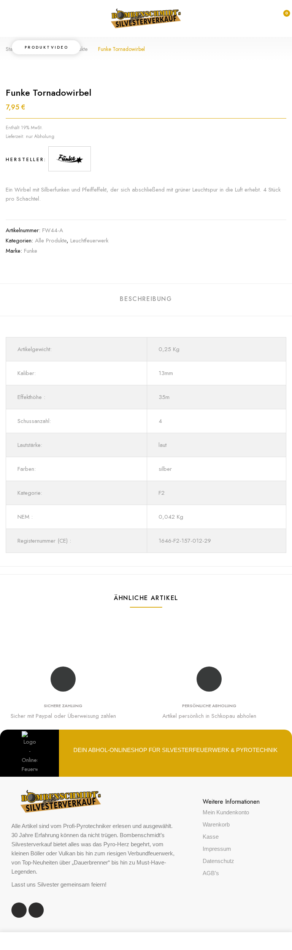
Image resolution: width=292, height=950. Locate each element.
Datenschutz (218, 861)
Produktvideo (46, 47)
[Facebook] (19, 910)
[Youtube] (36, 910)
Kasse (211, 836)
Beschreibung (146, 298)
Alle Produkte (51, 240)
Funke (30, 251)
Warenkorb (216, 824)
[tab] (146, 300)
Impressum (217, 849)
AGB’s (211, 873)
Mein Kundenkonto (226, 812)
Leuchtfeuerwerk (89, 240)
